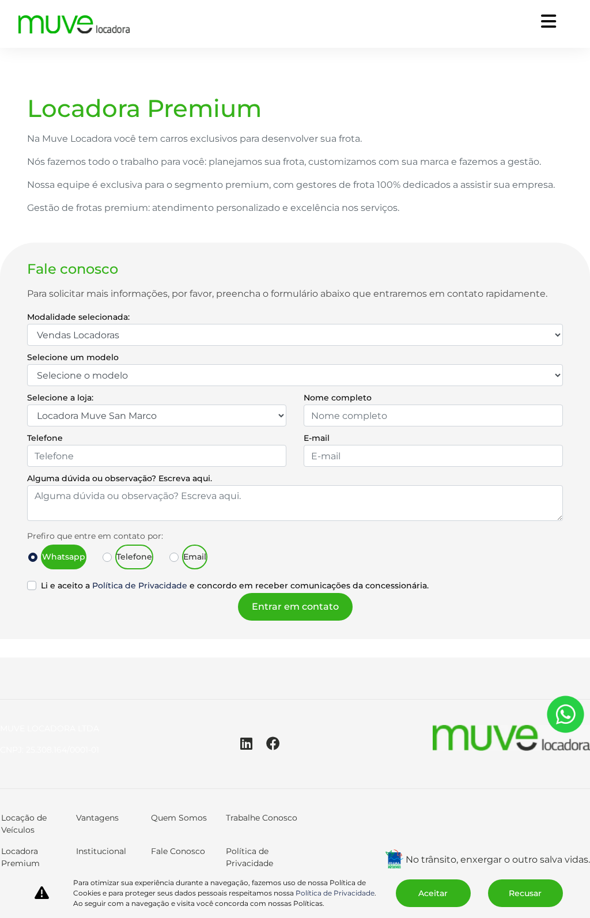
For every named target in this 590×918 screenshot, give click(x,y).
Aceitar (433, 893)
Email (194, 556)
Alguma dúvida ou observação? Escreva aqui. (119, 478)
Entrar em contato (295, 606)
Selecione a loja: (60, 397)
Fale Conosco (178, 851)
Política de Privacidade (139, 585)
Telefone (45, 438)
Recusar (525, 893)
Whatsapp (63, 556)
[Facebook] (280, 744)
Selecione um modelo (73, 357)
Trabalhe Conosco (261, 818)
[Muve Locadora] (74, 24)
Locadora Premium (20, 857)
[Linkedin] (253, 744)
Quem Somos (179, 818)
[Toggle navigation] (548, 22)
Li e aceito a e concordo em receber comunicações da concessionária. (235, 585)
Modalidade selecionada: (78, 317)
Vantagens (97, 818)
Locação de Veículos (24, 824)
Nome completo (338, 397)
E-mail (317, 438)
